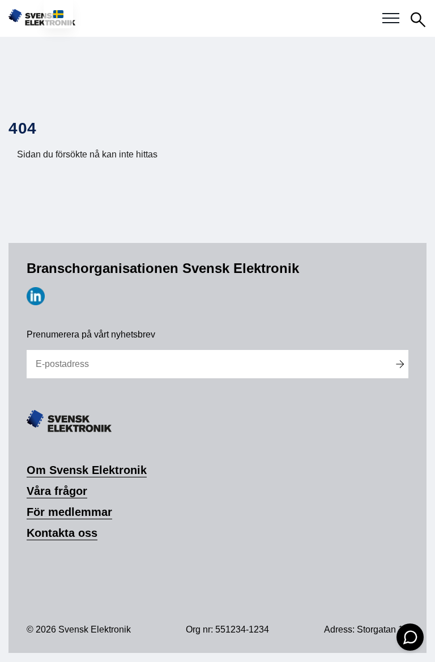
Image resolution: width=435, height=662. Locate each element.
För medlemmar (69, 512)
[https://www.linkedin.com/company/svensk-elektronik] (36, 302)
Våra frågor (57, 491)
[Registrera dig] (399, 364)
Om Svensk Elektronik (87, 470)
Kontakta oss (62, 533)
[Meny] (390, 18)
